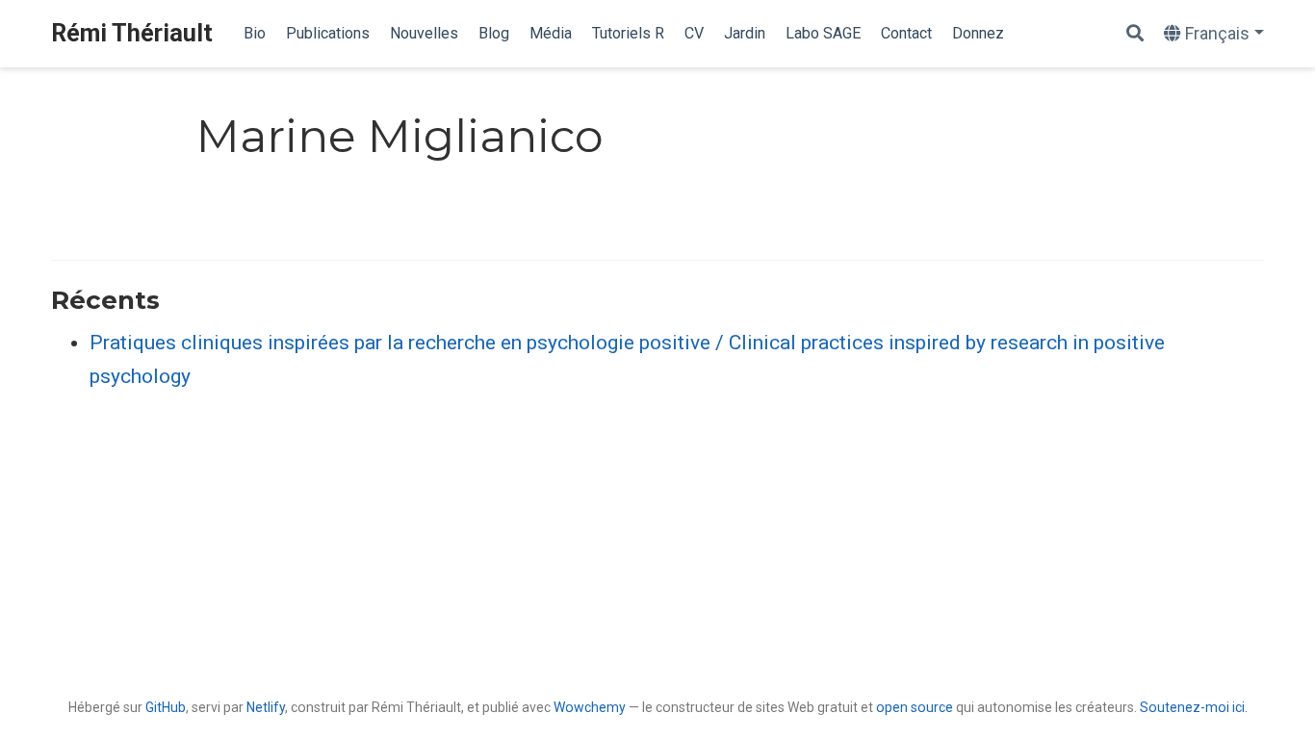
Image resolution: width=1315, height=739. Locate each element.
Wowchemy (590, 707)
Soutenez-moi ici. (1194, 707)
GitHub (165, 707)
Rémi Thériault (132, 33)
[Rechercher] (1135, 34)
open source (914, 707)
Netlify (265, 707)
